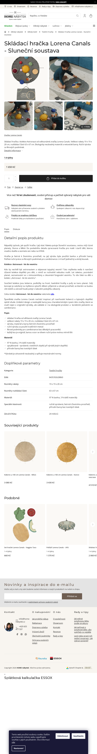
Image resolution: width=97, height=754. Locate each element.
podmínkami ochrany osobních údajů (43, 602)
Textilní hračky (55, 370)
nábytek (17, 634)
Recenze (33, 6)
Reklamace (37, 623)
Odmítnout (62, 736)
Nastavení (18, 748)
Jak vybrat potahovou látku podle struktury (81, 621)
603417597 (25, 634)
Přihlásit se (72, 596)
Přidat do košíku (58, 178)
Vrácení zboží (38, 631)
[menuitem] (9, 26)
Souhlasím (78, 736)
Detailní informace (12, 150)
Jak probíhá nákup (40, 619)
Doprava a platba (62, 6)
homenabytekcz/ (21, 634)
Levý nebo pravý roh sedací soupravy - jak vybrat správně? (83, 638)
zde (13, 742)
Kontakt (56, 627)
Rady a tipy (46, 6)
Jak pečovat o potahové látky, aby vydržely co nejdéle (82, 629)
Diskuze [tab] (16, 229)
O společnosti (59, 619)
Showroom (21, 6)
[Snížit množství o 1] (15, 180)
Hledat (77, 16)
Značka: (13, 135)
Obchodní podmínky (41, 636)
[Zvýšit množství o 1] (15, 176)
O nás (9, 6)
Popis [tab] (6, 229)
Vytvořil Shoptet (75, 668)
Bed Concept (61, 2)
